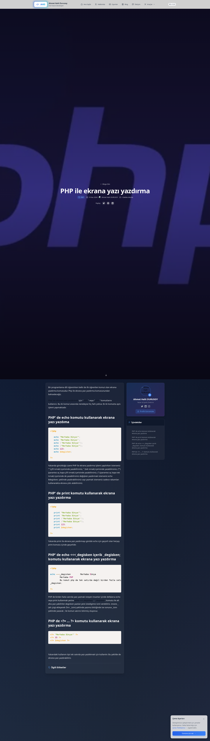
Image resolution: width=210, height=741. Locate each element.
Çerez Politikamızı (178, 728)
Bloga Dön (106, 184)
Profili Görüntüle (147, 411)
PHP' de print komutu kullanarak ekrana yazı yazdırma (144, 438)
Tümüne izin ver (188, 733)
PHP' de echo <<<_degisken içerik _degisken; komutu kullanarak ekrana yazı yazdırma (144, 445)
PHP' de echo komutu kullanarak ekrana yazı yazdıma (143, 432)
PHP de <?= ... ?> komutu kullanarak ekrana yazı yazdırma (145, 453)
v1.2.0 (173, 4)
